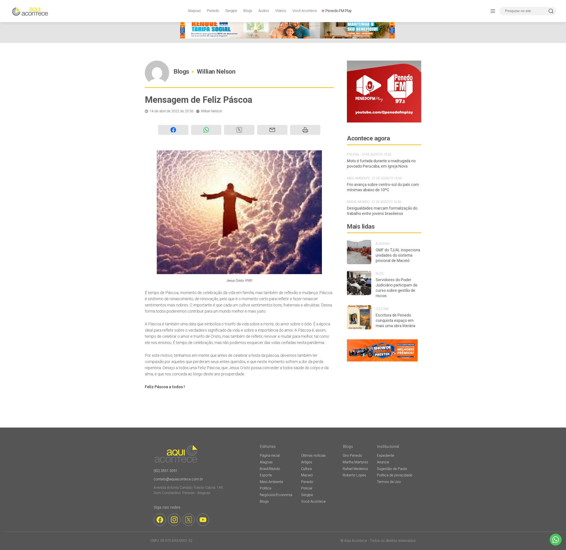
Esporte (266, 475)
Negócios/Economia (276, 495)
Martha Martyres (355, 462)
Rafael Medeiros (355, 469)
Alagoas (194, 11)
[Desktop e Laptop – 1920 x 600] (382, 361)
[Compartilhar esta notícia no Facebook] (173, 130)
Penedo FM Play (338, 10)
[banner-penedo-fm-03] (384, 121)
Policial (306, 488)
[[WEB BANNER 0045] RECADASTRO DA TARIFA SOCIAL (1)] (287, 37)
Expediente (385, 455)
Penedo (213, 11)
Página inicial (270, 455)
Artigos (306, 462)
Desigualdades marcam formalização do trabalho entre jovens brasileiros (382, 211)
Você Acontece (304, 11)
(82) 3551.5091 (166, 471)
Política (265, 488)
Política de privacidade (394, 475)
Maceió (307, 475)
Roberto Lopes (354, 475)
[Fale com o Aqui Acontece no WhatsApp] (556, 540)
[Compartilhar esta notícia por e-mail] (272, 130)
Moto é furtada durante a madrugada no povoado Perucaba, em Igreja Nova (381, 163)
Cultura (306, 469)
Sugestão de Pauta (392, 469)
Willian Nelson (216, 71)
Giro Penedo (352, 455)
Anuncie (383, 462)
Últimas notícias (313, 455)
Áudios (263, 11)
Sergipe (231, 11)
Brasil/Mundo (270, 469)
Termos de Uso (389, 482)
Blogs (247, 11)
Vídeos (280, 11)
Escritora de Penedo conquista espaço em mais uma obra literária (395, 320)
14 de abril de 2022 (164, 111)
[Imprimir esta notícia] (305, 130)
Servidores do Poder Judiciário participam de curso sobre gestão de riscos (396, 287)
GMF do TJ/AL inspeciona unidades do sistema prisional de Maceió (398, 255)
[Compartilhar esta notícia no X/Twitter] (239, 130)
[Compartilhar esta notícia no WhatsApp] (206, 130)
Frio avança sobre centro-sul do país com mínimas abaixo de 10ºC (383, 187)
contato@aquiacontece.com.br (178, 479)
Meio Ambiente (271, 482)
